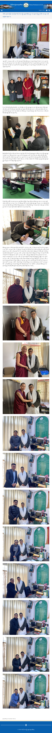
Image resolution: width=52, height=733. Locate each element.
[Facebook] (46, 10)
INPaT (43, 10)
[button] (1, 10)
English (40, 10)
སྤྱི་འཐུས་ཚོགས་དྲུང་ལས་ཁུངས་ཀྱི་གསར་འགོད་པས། (9, 718)
